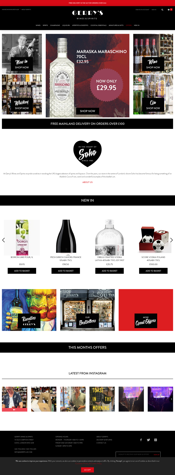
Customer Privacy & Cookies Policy (88, 463)
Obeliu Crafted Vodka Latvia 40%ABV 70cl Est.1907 (109, 259)
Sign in (154, 10)
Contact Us (101, 443)
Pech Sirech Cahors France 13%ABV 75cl (65, 259)
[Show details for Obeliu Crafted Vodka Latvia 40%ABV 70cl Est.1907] (109, 238)
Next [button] (170, 240)
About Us (88, 182)
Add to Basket (22, 270)
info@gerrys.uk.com (23, 452)
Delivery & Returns (104, 440)
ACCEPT (87, 470)
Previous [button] (4, 240)
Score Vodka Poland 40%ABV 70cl (153, 259)
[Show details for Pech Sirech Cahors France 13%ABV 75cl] (66, 238)
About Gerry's (102, 437)
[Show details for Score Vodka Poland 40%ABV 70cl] (153, 238)
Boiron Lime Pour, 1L (22, 257)
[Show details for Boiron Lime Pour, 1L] (22, 238)
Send (156, 454)
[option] (87, 75)
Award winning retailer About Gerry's (16, 9)
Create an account (142, 10)
